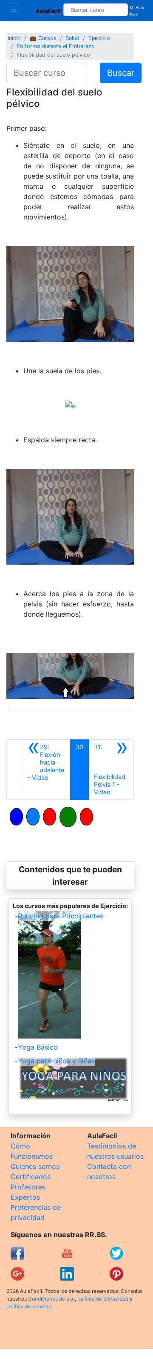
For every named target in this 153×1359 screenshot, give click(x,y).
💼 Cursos (43, 38)
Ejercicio (99, 38)
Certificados (31, 1176)
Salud (72, 38)
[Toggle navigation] (14, 9)
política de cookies (28, 1306)
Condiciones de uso (51, 1299)
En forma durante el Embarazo (56, 46)
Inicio (14, 38)
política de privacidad (102, 1299)
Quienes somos (35, 1166)
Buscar (120, 73)
